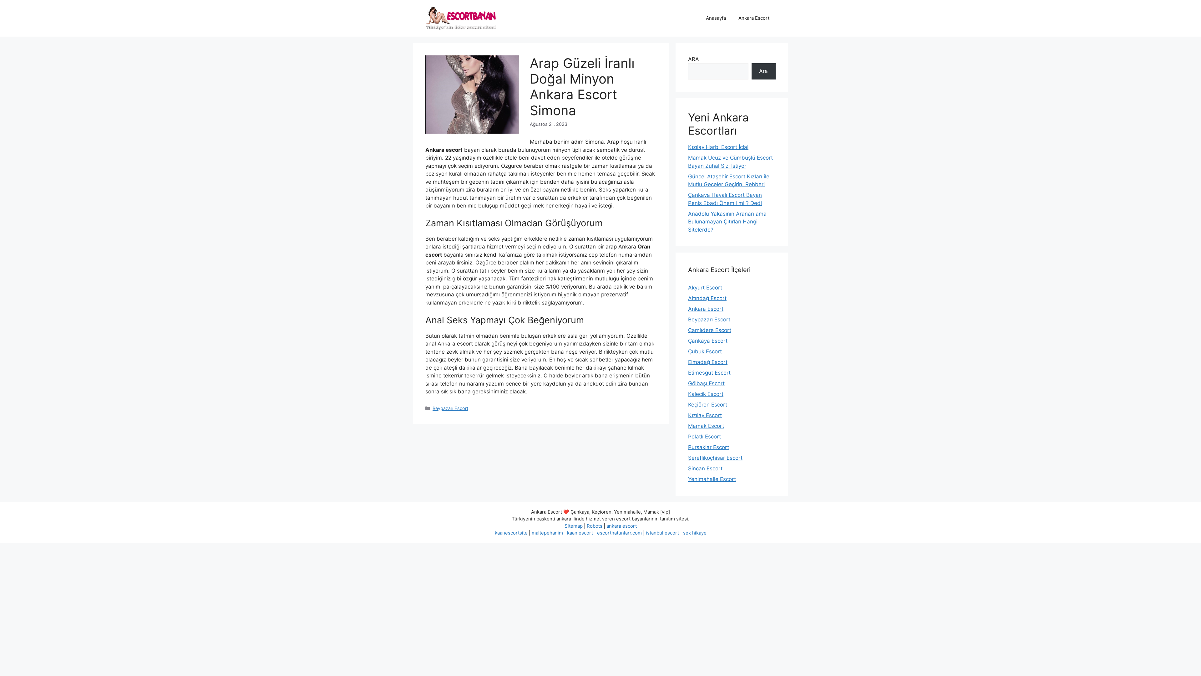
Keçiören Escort (707, 405)
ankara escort (621, 526)
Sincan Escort (705, 468)
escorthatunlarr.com (619, 533)
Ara (763, 71)
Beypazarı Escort (450, 408)
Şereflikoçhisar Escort (715, 458)
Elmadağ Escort (707, 362)
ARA (693, 59)
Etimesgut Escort (709, 373)
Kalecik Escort (705, 394)
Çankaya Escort (707, 341)
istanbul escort (662, 533)
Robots (594, 526)
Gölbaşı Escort (706, 383)
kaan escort (580, 533)
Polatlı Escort (704, 436)
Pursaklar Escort (708, 447)
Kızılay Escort (705, 415)
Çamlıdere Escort (709, 330)
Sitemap (574, 526)
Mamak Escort (706, 426)
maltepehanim (547, 533)
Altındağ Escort (707, 298)
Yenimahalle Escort (712, 479)
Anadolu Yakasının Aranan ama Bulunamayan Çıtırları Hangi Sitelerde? (727, 222)
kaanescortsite (511, 533)
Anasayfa (716, 18)
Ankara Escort (753, 18)
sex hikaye (695, 533)
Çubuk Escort (705, 351)
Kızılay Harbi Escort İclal (718, 147)
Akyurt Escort (705, 287)
